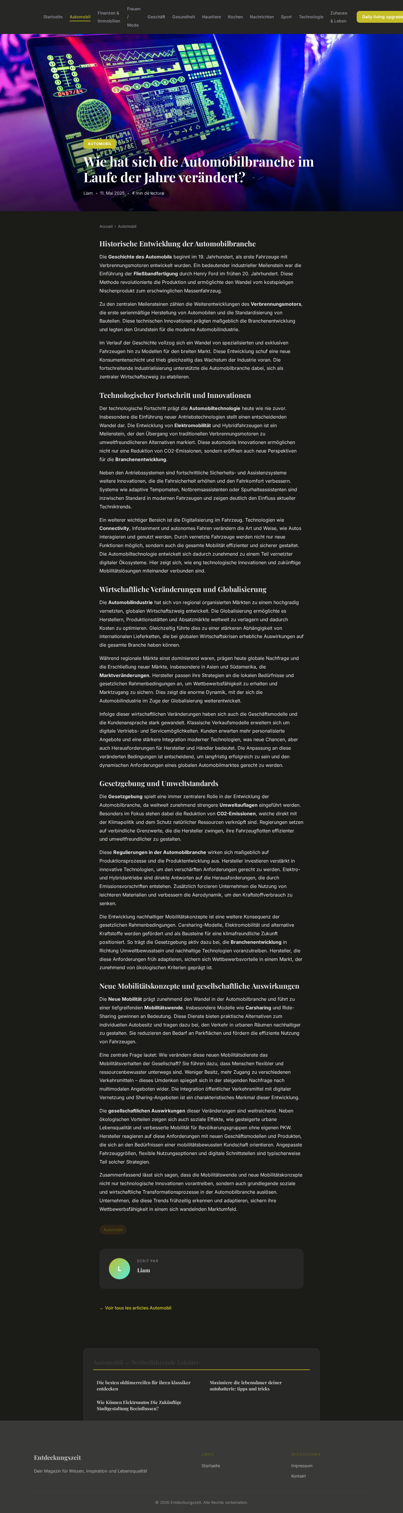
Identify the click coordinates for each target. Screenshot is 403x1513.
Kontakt (298, 1475)
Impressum (301, 1465)
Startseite (53, 16)
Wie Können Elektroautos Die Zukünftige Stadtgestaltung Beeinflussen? (139, 1405)
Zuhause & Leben (338, 16)
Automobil (80, 16)
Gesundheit (183, 16)
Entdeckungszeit (57, 1457)
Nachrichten (262, 16)
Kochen (235, 16)
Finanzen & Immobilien (109, 16)
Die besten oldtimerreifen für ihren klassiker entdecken (144, 1385)
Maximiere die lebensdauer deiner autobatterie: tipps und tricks (246, 1385)
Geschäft (156, 16)
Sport (286, 16)
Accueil (106, 226)
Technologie (311, 16)
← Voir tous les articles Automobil (135, 1308)
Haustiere (211, 16)
